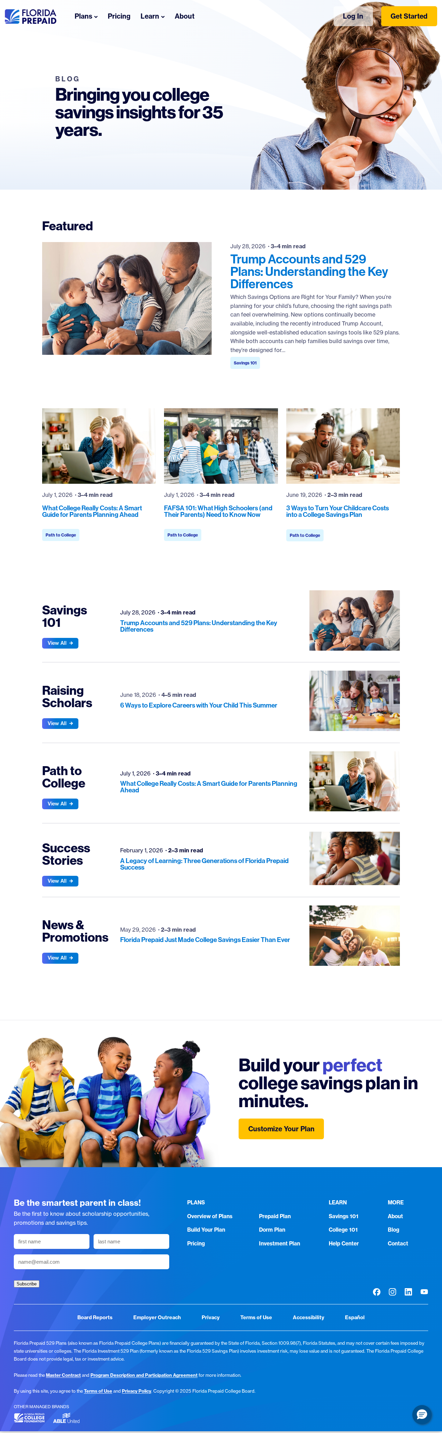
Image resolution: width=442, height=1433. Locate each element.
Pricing (196, 1243)
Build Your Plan (206, 1229)
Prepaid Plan (275, 1216)
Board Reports (95, 1317)
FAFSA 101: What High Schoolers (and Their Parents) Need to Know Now (218, 511)
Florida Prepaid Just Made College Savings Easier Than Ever (205, 939)
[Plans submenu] (96, 16)
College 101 (343, 1229)
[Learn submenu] (163, 16)
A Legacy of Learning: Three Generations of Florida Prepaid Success (204, 864)
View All (57, 643)
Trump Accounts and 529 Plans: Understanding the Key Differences (309, 271)
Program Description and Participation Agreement (144, 1375)
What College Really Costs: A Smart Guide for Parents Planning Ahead (92, 511)
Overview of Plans (209, 1216)
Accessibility (308, 1317)
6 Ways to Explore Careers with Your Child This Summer (198, 705)
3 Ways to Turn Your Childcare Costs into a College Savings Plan (337, 511)
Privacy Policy (136, 1391)
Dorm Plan (272, 1229)
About (395, 1216)
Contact (398, 1243)
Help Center (344, 1243)
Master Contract (63, 1375)
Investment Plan (279, 1243)
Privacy (211, 1317)
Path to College (61, 535)
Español (355, 1317)
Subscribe (27, 1283)
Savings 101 (245, 362)
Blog (393, 1229)
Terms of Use (256, 1317)
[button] (422, 1414)
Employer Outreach (157, 1317)
